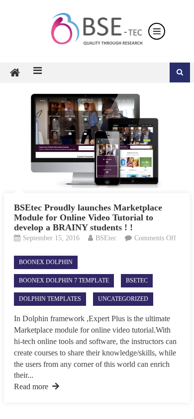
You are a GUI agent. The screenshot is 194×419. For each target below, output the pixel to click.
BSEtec (106, 238)
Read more (31, 386)
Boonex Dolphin (46, 262)
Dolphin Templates (50, 298)
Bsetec (137, 280)
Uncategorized (123, 298)
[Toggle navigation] (156, 31)
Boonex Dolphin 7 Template (64, 280)
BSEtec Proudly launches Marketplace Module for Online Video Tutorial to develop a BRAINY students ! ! (88, 217)
